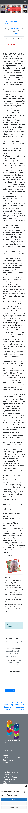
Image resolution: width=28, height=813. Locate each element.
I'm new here (7, 753)
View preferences (14, 807)
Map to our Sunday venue (12, 758)
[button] (26, 786)
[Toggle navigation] (25, 2)
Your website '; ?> (14, 662)
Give (4, 765)
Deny (14, 803)
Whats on (6, 762)
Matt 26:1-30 (14, 44)
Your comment (14, 672)
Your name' (14, 642)
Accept (14, 799)
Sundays (6, 755)
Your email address (14, 651)
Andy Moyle (14, 29)
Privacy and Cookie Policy (8, 810)
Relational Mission (15, 743)
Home (3, 2)
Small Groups (8, 760)
